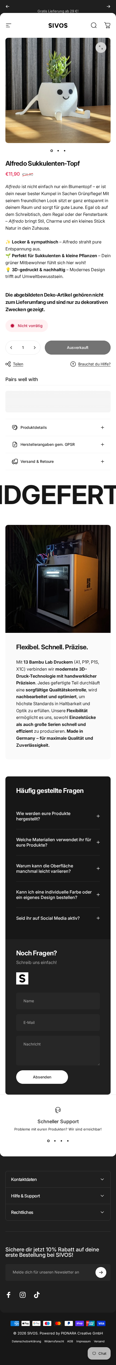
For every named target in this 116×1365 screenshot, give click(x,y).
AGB (70, 1341)
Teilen (18, 364)
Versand (99, 1341)
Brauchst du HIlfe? (94, 364)
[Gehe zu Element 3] (64, 150)
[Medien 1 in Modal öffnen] (100, 47)
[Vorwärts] (108, 6)
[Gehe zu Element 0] (51, 150)
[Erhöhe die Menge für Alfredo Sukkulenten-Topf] (34, 347)
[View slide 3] (61, 1141)
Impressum (83, 1341)
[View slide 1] (48, 1141)
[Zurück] (7, 6)
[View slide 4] (67, 1141)
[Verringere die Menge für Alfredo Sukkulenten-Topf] (11, 347)
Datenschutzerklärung (26, 1341)
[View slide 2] (55, 1141)
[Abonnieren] (100, 1272)
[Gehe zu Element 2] (58, 150)
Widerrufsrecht (54, 1341)
